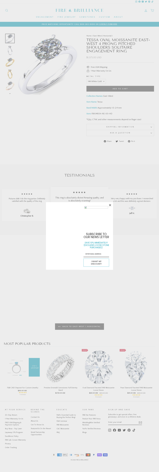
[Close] (110, 205)
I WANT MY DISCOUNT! (96, 262)
